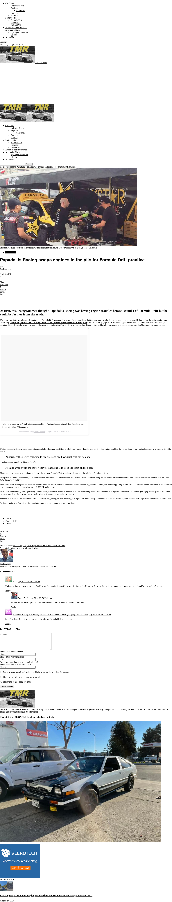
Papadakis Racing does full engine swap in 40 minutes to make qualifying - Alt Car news (50, 614)
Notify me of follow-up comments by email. (21, 677)
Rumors (14, 13)
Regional (14, 8)
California (20, 10)
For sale (14, 15)
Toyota (8, 523)
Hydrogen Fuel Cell (19, 32)
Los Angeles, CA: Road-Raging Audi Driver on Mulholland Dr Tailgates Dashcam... (46, 895)
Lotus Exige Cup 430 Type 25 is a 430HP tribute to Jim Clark (39, 545)
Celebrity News (17, 6)
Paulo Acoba (5, 269)
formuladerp (39, 432)
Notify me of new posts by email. (17, 682)
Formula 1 (15, 23)
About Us (9, 37)
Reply (7, 591)
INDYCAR (16, 25)
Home (2, 167)
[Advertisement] (86, 84)
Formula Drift (16, 20)
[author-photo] (6, 561)
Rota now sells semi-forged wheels (24, 548)
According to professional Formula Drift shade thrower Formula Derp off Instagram (48, 322)
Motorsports (10, 18)
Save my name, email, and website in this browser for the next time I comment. (36, 672)
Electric (14, 35)
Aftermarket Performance (16, 27)
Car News (9, 3)
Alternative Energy (13, 30)
